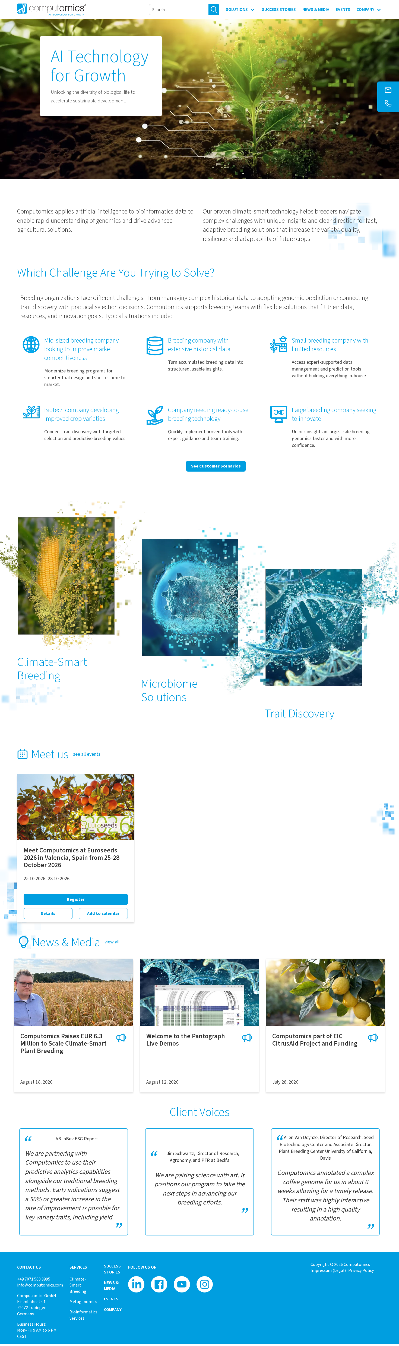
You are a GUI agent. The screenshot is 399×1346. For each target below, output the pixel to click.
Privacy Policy (361, 1270)
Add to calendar (103, 913)
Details (48, 913)
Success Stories (112, 1269)
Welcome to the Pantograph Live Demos (185, 1040)
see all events (86, 754)
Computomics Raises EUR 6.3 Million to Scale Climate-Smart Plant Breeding (63, 1043)
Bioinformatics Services (83, 1315)
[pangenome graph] (199, 992)
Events (111, 1299)
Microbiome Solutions (169, 690)
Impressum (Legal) (328, 1270)
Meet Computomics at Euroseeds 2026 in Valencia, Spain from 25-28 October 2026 (71, 857)
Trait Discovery (299, 713)
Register (76, 899)
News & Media (111, 1285)
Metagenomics (83, 1301)
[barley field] (73, 992)
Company (113, 1309)
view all (111, 942)
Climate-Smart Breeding (52, 668)
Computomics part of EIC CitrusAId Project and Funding (314, 1040)
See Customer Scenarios (216, 466)
